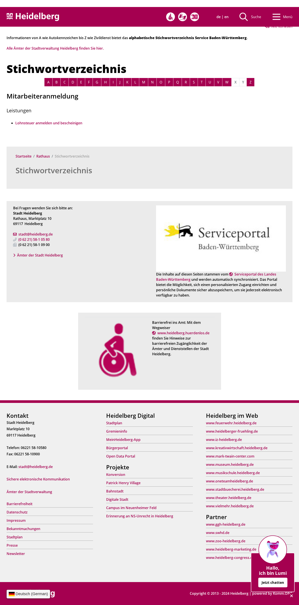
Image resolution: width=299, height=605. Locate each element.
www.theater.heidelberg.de (228, 497)
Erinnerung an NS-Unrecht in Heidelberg (139, 516)
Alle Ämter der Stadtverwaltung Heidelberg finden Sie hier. (55, 48)
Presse (12, 545)
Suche (256, 16)
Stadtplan (15, 537)
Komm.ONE (282, 593)
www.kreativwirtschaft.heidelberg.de (236, 448)
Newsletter (16, 553)
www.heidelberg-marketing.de (231, 549)
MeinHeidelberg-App (123, 439)
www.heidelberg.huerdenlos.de (183, 333)
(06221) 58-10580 (34, 239)
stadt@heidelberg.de (35, 234)
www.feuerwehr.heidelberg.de (231, 423)
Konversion (115, 474)
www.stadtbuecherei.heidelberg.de (235, 489)
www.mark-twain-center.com (230, 456)
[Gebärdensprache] (182, 16)
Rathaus (43, 156)
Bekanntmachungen (23, 528)
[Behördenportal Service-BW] (221, 238)
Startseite (24, 156)
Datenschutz (17, 512)
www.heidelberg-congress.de (230, 557)
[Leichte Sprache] (194, 16)
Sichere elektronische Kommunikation (38, 479)
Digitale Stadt (117, 499)
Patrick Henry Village (123, 482)
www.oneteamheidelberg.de (229, 481)
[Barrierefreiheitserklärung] (170, 16)
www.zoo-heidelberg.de (225, 541)
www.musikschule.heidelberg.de (233, 472)
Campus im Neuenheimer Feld (131, 507)
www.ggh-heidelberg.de (225, 524)
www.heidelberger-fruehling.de (232, 431)
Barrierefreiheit (19, 503)
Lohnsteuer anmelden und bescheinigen (48, 123)
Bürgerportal (117, 448)
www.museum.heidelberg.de (230, 464)
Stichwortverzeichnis (54, 170)
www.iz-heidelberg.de (224, 439)
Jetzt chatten (273, 582)
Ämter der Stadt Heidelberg (40, 255)
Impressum (16, 520)
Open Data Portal (120, 456)
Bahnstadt (114, 491)
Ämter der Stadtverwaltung (29, 491)
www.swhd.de (217, 532)
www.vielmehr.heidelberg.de (230, 506)
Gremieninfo (116, 431)
